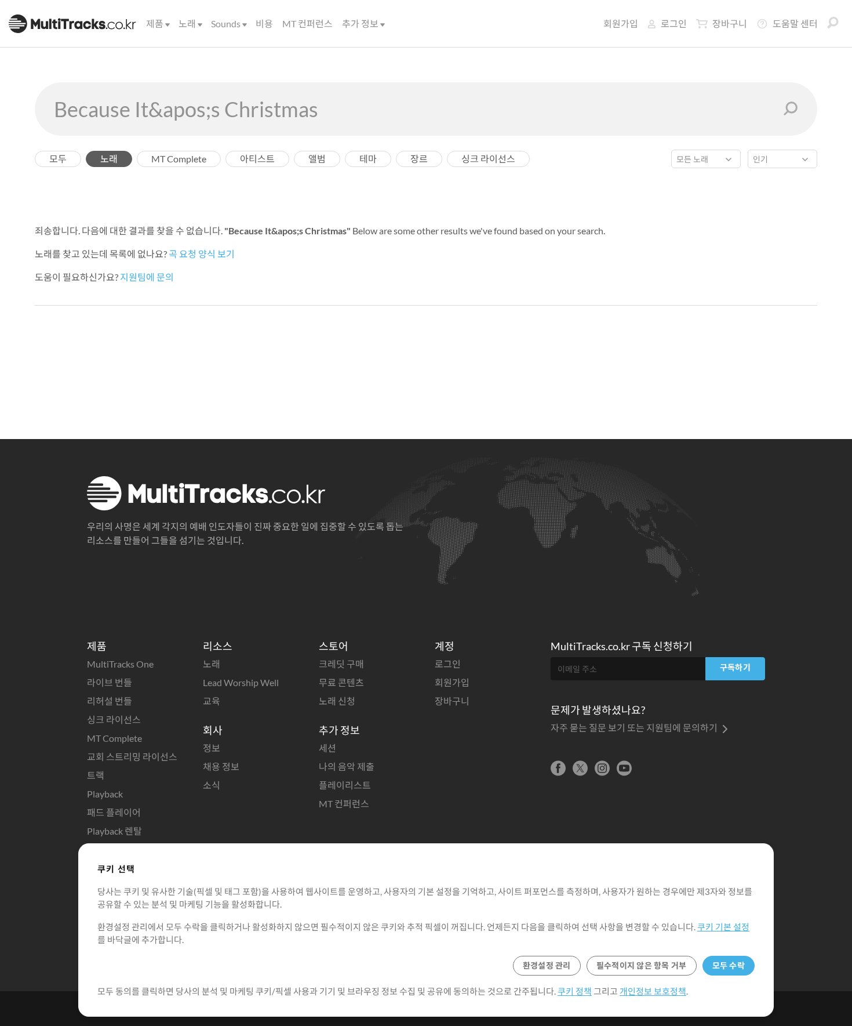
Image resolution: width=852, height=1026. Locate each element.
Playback (105, 793)
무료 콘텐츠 (341, 682)
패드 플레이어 (114, 812)
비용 (264, 23)
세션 (327, 747)
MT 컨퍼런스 (307, 23)
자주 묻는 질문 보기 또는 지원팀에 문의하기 (635, 727)
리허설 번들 (109, 700)
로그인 (674, 23)
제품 (154, 23)
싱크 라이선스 (114, 719)
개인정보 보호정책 (653, 991)
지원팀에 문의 (147, 276)
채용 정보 (221, 766)
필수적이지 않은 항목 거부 (641, 965)
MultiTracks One (120, 663)
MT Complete (114, 738)
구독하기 (735, 667)
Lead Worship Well (241, 682)
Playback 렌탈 (114, 830)
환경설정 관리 (547, 965)
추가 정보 (360, 23)
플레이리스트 (345, 785)
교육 (211, 700)
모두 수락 (728, 965)
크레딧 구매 (341, 663)
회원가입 (620, 23)
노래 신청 (337, 700)
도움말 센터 (795, 23)
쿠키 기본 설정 (723, 927)
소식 (211, 785)
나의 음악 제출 (346, 766)
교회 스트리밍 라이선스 (132, 756)
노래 (187, 23)
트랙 (95, 775)
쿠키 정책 (575, 991)
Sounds (226, 23)
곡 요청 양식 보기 (202, 253)
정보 (211, 747)
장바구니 (729, 23)
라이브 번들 (109, 682)
